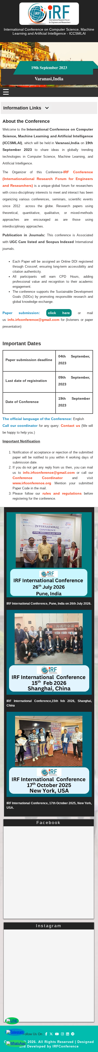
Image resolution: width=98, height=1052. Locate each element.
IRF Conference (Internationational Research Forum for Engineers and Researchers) (48, 179)
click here (59, 313)
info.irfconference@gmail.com (33, 320)
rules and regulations (62, 493)
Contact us (70, 426)
